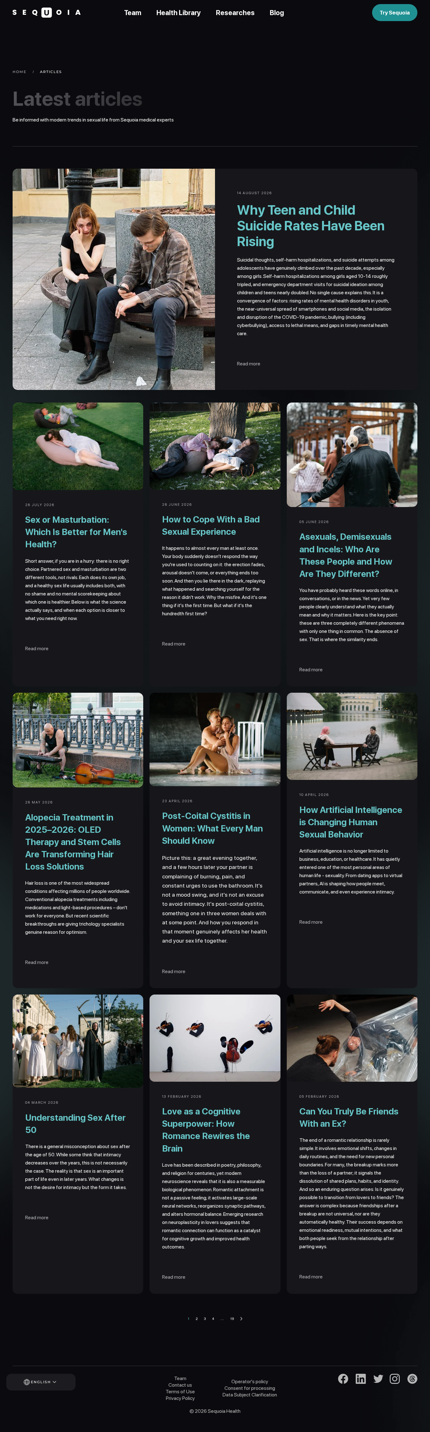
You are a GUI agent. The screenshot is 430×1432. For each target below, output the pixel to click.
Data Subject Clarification (250, 1395)
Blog (277, 12)
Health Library (178, 12)
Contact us (180, 1385)
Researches (235, 12)
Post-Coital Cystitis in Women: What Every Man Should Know (212, 828)
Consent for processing (249, 1388)
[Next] (241, 1319)
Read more (248, 364)
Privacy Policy (180, 1398)
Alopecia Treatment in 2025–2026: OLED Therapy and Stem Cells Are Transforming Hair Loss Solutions (73, 842)
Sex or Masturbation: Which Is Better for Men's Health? (76, 532)
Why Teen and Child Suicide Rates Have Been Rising (311, 226)
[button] (49, 1382)
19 (232, 1318)
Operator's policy (249, 1381)
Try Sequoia (395, 12)
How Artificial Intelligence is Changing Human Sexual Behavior (350, 822)
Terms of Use (180, 1392)
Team (132, 12)
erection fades (248, 564)
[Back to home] (47, 12)
